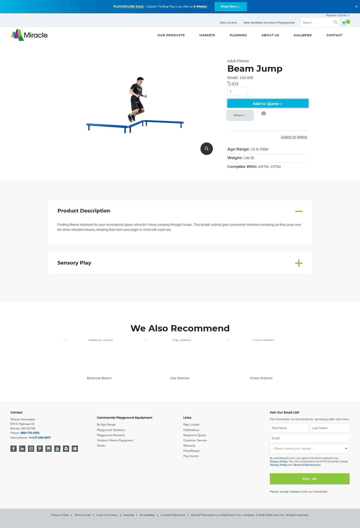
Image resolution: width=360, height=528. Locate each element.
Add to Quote (266, 104)
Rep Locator (228, 22)
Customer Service (195, 440)
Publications (191, 430)
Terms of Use (83, 515)
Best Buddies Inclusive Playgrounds (269, 22)
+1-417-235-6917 (40, 437)
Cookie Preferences (173, 515)
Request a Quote (337, 15)
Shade (101, 445)
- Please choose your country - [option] (292, 448)
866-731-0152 (30, 433)
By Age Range (106, 424)
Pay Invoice (191, 456)
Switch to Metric (294, 137)
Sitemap (128, 515)
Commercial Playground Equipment (124, 417)
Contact (16, 412)
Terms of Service (303, 465)
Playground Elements (111, 435)
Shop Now (228, 6)
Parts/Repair (191, 450)
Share (238, 115)
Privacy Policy (279, 461)
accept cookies (289, 491)
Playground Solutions (111, 430)
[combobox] (310, 448)
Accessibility (147, 515)
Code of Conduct (107, 515)
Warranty (189, 445)
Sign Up (310, 478)
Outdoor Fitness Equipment (115, 440)
